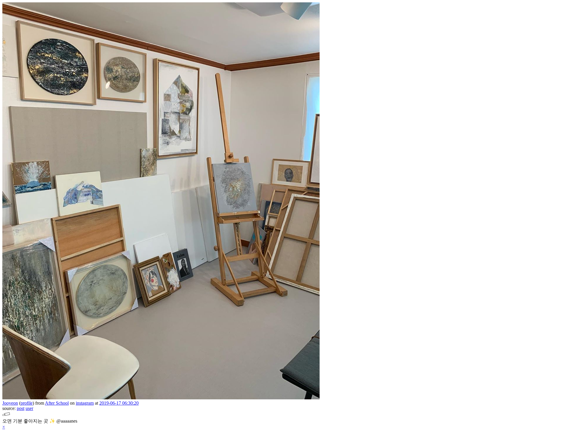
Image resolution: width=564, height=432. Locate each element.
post (20, 408)
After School (57, 403)
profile (27, 403)
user (29, 408)
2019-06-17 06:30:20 (119, 403)
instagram (85, 403)
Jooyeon (10, 403)
